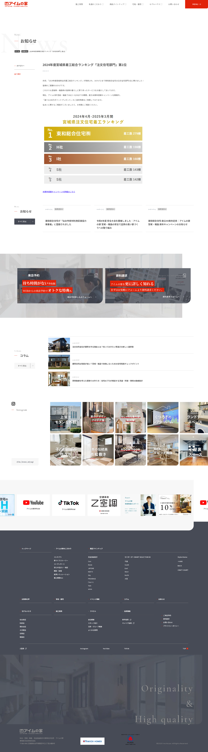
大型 (126, 579)
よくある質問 (93, 630)
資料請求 (166, 619)
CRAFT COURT (183, 570)
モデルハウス (155, 4)
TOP (184, 648)
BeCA (180, 566)
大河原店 (23, 630)
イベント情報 (94, 599)
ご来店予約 (167, 615)
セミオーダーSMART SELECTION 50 (137, 557)
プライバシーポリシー (171, 626)
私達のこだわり (95, 4)
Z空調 (22, 648)
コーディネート (59, 564)
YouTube (106, 648)
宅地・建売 (136, 4)
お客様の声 (25, 599)
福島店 (22, 637)
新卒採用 (125, 619)
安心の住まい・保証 (61, 567)
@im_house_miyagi (25, 462)
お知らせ (24, 51)
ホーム (17, 51)
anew (90, 589)
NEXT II (90, 572)
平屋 (126, 561)
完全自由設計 (93, 557)
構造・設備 (58, 571)
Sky (89, 575)
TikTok (126, 648)
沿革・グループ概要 (95, 626)
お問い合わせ (173, 4)
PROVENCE (92, 579)
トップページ (26, 548)
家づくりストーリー (61, 560)
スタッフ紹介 (93, 623)
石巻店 (22, 633)
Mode (90, 565)
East (126, 568)
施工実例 (79, 4)
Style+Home (182, 557)
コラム (126, 599)
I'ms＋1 (91, 582)
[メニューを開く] (196, 4)
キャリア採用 (127, 623)
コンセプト (58, 557)
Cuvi (89, 561)
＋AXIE (180, 561)
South (127, 565)
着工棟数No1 (58, 578)
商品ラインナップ (117, 4)
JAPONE (91, 568)
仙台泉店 (23, 619)
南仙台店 (23, 626)
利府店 (22, 623)
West (126, 572)
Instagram (84, 648)
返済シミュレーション (62, 574)
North (127, 575)
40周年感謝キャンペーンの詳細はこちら (59, 191)
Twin (89, 586)
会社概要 (91, 619)
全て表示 (17, 74)
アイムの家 (16, 4)
